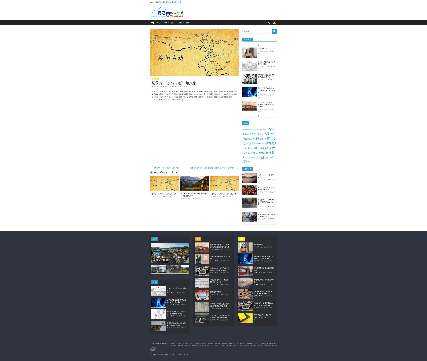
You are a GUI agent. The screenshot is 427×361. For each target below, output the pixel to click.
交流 (251, 130)
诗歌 (250, 158)
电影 (249, 148)
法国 (256, 143)
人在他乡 (185, 343)
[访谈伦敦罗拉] (249, 49)
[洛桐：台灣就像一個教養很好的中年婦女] (250, 213)
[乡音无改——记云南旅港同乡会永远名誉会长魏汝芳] (202, 314)
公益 (257, 130)
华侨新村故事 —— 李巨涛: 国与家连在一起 (219, 281)
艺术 (244, 152)
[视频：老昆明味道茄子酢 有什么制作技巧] (250, 186)
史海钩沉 (194, 346)
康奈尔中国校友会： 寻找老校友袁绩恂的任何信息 (176, 312)
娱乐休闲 (231, 343)
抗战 (256, 138)
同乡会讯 (165, 343)
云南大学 (245, 129)
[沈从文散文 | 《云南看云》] (250, 174)
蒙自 (257, 153)
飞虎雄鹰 (180, 346)
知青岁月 (235, 346)
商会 (262, 134)
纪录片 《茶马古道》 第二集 (163, 193)
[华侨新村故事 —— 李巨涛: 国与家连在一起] (202, 279)
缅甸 (262, 148)
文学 (247, 143)
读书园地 (249, 343)
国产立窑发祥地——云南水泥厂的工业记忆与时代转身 (266, 104)
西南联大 (263, 152)
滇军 (264, 143)
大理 (272, 133)
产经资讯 (178, 343)
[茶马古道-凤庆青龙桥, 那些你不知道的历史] (194, 177)
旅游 (251, 143)
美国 (266, 148)
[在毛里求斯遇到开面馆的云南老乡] (245, 267)
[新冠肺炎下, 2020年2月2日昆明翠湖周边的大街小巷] (250, 199)
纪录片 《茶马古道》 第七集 (165, 167)
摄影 (262, 139)
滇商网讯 (274, 346)
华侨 (270, 129)
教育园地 (270, 343)
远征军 (264, 157)
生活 (165, 23)
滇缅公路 (173, 346)
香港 (249, 162)
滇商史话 (267, 346)
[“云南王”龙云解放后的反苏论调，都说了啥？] (249, 75)
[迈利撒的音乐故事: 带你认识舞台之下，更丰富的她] (249, 88)
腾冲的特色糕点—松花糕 (262, 315)
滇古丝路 (155, 79)
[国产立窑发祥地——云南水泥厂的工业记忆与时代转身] (249, 102)
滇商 (187, 23)
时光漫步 (157, 253)
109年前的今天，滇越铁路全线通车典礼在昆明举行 (214, 167)
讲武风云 (221, 346)
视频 (271, 152)
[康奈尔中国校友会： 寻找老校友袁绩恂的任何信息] (158, 310)
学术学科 (263, 343)
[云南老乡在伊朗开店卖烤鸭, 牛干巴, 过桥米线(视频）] (202, 267)
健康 (254, 130)
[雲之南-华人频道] (152, 22)
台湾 (251, 134)
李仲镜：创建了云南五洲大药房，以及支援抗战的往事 (220, 305)
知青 (253, 148)
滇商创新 (253, 346)
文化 (172, 23)
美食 (272, 148)
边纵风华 (228, 346)
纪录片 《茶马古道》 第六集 (223, 193)
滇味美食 (210, 343)
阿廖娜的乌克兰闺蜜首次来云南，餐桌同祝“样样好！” (264, 292)
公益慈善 (196, 343)
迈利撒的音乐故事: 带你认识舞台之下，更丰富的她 (266, 90)
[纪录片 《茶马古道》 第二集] (164, 177)
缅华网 (152, 350)
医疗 (265, 129)
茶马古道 (185, 87)
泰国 (259, 143)
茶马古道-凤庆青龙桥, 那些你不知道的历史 (194, 194)
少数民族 (247, 138)
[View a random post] (274, 22)
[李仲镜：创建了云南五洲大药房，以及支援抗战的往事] (202, 303)
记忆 (180, 23)
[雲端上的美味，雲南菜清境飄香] (245, 279)
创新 (261, 130)
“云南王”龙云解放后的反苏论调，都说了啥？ (266, 76)
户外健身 (224, 343)
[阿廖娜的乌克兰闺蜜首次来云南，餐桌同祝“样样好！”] (245, 290)
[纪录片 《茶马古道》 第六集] (224, 177)
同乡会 (256, 133)
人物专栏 (242, 343)
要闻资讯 (158, 343)
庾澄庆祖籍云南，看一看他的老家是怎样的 (169, 258)
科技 (257, 148)
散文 (271, 139)
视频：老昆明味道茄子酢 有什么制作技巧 (266, 188)
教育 (267, 139)
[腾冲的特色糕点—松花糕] (245, 314)
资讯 (158, 23)
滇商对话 (260, 346)
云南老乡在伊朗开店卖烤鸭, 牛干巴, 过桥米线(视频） (219, 269)
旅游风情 (203, 343)
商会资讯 (246, 346)
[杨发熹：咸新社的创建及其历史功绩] (249, 62)
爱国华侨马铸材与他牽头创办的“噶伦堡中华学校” (177, 324)
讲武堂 (245, 157)
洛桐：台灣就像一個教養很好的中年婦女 (266, 215)
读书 (253, 158)
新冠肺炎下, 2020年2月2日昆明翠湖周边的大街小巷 (266, 202)
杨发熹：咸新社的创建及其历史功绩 (168, 2)
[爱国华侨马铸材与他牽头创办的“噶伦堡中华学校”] (158, 322)
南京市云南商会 (215, 292)
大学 (267, 134)
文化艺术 (256, 343)
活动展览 (172, 343)
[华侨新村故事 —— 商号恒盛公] (202, 255)
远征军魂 (187, 346)
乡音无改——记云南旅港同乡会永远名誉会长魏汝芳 (219, 316)
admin (167, 87)
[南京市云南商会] (202, 291)
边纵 (258, 157)
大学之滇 (201, 346)
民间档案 (208, 346)
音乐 (271, 157)
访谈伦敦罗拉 (262, 49)
